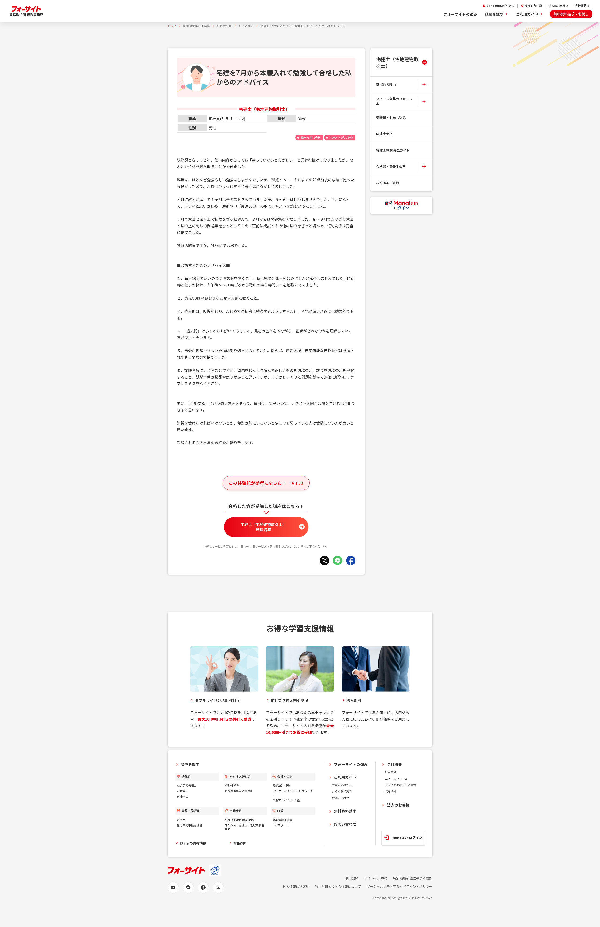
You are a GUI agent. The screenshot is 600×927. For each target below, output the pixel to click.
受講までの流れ (342, 785)
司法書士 (182, 796)
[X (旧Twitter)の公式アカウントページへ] (218, 887)
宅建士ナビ (384, 133)
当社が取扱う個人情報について (338, 886)
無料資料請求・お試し (571, 14)
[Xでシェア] (324, 560)
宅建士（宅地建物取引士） (397, 62)
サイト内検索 (533, 5)
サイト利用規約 (375, 878)
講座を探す (494, 14)
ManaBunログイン (498, 5)
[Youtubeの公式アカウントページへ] (173, 887)
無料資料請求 (345, 811)
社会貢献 (390, 772)
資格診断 (239, 843)
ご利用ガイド (527, 14)
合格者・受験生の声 (391, 166)
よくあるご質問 (387, 182)
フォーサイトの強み (460, 14)
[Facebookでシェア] (350, 560)
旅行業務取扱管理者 (189, 825)
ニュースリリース (396, 778)
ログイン (401, 208)
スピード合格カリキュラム (394, 101)
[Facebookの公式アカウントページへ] (203, 887)
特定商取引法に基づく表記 (412, 878)
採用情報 (390, 791)
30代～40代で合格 (341, 137)
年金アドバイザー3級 (286, 800)
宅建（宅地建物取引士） (240, 820)
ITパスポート (281, 825)
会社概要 (580, 5)
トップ (172, 26)
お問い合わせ (340, 798)
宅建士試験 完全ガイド (393, 150)
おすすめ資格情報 (193, 843)
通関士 (181, 820)
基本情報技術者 (282, 820)
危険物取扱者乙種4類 (238, 791)
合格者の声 (224, 26)
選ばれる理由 (386, 84)
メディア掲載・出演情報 (400, 785)
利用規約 (351, 878)
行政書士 (182, 791)
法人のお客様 (557, 5)
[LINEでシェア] (337, 560)
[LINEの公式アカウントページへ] (188, 887)
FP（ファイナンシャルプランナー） (293, 793)
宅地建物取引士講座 (196, 26)
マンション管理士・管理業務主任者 (245, 827)
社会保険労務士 (187, 785)
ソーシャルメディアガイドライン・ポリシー (399, 886)
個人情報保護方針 (296, 886)
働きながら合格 (311, 137)
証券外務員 (232, 785)
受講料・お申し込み (391, 117)
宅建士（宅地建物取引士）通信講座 (263, 526)
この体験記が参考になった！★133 (266, 483)
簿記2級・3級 (281, 785)
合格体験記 (246, 26)
